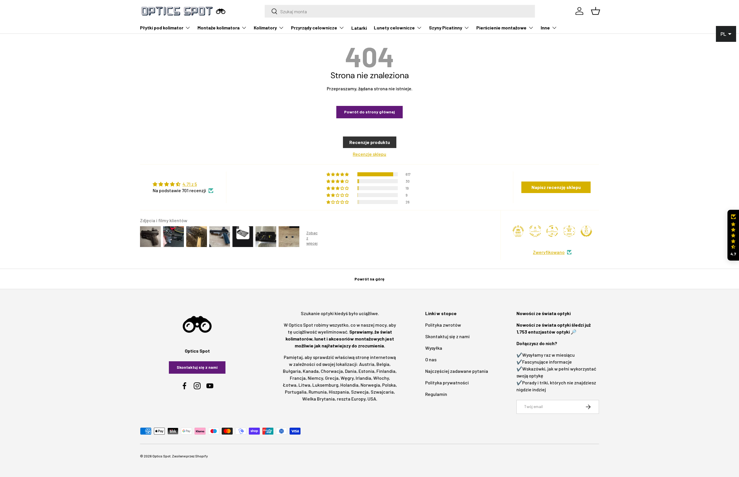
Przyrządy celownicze (314, 27)
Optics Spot (161, 456)
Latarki (359, 28)
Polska (389, 385)
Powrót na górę (369, 278)
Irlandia (363, 378)
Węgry (347, 378)
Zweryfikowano (549, 252)
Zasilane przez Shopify (190, 456)
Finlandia (385, 371)
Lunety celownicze (394, 27)
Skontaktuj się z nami (197, 367)
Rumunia (318, 391)
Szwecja (360, 391)
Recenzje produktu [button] (369, 142)
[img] (183, 184)
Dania (351, 371)
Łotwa (289, 385)
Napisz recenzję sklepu (556, 187)
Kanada (311, 371)
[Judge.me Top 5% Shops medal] (586, 231)
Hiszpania (339, 391)
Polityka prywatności (447, 382)
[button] (733, 235)
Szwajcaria (382, 391)
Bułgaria (292, 371)
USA (371, 398)
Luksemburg (325, 385)
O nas (430, 359)
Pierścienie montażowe (501, 27)
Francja (298, 378)
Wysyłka (433, 348)
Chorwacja (332, 371)
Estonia (366, 371)
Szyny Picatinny (445, 27)
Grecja (332, 378)
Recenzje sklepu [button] (369, 154)
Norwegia (370, 385)
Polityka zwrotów (443, 325)
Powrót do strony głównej (369, 111)
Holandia (349, 385)
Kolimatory (265, 27)
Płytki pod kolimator (161, 27)
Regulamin (436, 394)
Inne (545, 27)
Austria (366, 364)
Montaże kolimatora (218, 27)
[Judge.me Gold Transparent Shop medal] (552, 231)
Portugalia (296, 391)
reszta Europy (351, 398)
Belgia (382, 364)
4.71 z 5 (189, 184)
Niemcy (315, 378)
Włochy (381, 378)
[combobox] (400, 11)
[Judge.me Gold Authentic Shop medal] (535, 231)
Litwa (304, 385)
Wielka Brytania (318, 398)
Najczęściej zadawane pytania (456, 371)
